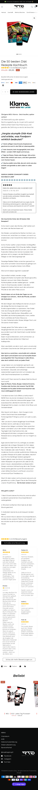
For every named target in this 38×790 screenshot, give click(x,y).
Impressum (5, 736)
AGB (2, 739)
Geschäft (10, 12)
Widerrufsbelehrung (8, 745)
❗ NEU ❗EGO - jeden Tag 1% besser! (17, 714)
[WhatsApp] (21, 666)
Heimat (3, 12)
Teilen (5, 666)
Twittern (14, 666)
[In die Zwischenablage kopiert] (25, 666)
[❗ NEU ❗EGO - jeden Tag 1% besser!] (17, 695)
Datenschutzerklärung (9, 742)
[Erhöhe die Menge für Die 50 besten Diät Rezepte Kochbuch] (7, 92)
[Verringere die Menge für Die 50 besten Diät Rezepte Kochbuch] (2, 92)
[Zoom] (34, 18)
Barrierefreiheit (6, 747)
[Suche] (31, 6)
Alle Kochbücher (20, 12)
